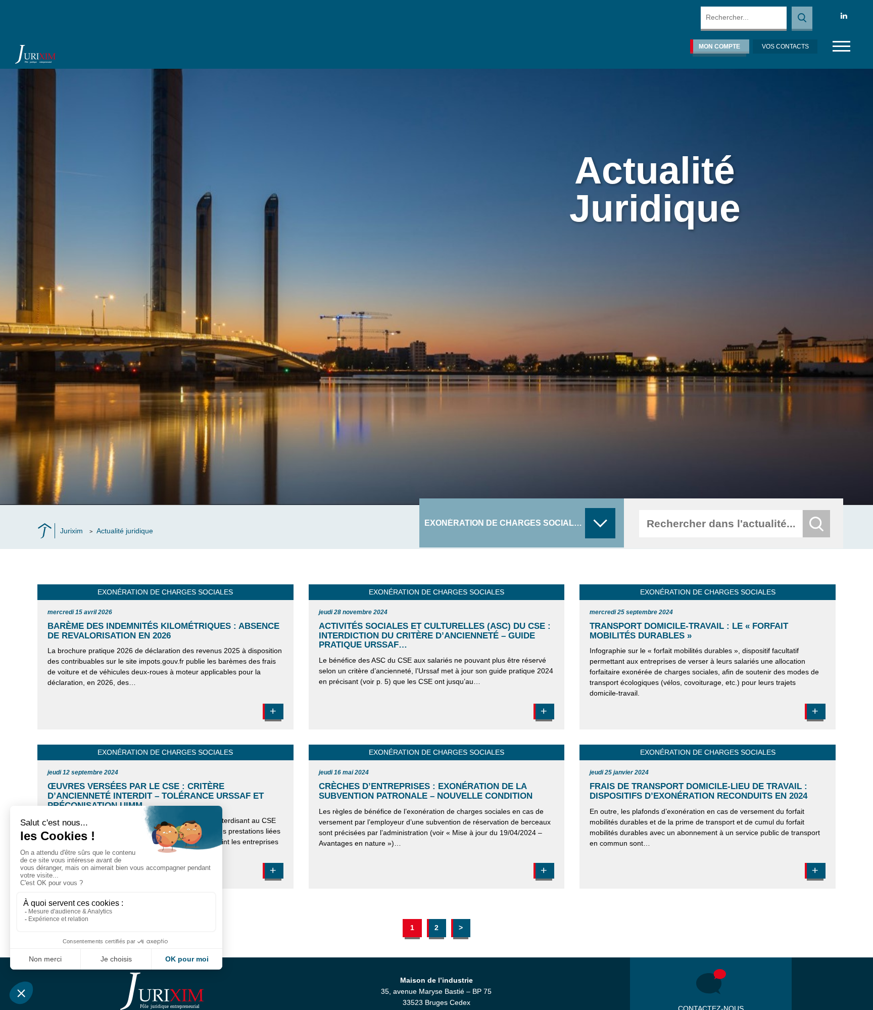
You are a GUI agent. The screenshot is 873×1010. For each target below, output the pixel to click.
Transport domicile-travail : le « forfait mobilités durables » (689, 630)
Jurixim (71, 531)
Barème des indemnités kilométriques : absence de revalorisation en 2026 (163, 630)
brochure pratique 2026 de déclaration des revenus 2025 (149, 651)
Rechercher (802, 19)
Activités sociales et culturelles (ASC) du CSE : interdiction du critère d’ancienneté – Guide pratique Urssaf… (435, 635)
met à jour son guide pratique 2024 (497, 671)
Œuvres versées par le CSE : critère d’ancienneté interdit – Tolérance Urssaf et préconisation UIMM (155, 796)
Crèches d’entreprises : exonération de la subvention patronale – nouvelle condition (425, 791)
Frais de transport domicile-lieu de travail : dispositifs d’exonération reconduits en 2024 (698, 791)
